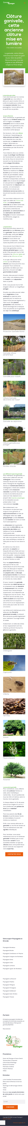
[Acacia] (14, 728)
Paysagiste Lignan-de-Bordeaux (12, 968)
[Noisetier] (14, 770)
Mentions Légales (17, 1122)
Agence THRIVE (7, 1118)
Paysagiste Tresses (8, 997)
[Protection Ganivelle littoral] (14, 322)
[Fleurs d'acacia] (14, 749)
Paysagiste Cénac (8, 959)
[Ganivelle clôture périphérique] (14, 344)
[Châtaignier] (14, 641)
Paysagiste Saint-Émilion (10, 994)
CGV (24, 1122)
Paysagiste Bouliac (8, 950)
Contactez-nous (14, 854)
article (5, 262)
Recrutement (7, 1029)
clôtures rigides (18, 254)
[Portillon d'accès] (14, 457)
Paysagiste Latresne (9, 965)
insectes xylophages (18, 498)
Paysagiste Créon (8, 962)
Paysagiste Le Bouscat (9, 979)
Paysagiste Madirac (8, 982)
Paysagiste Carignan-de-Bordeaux (13, 956)
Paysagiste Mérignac (9, 985)
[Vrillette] (14, 685)
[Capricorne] (14, 663)
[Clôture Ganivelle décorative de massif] (14, 389)
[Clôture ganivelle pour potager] (14, 434)
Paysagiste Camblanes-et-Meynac (13, 953)
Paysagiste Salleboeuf (9, 991)
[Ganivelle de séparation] (14, 412)
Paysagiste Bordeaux (9, 947)
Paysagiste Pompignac (9, 988)
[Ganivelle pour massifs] (14, 367)
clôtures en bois (17, 256)
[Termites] (14, 706)
